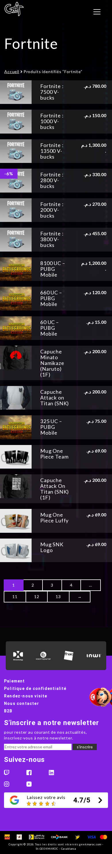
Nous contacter (21, 703)
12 (36, 596)
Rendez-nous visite (25, 696)
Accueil (11, 71)
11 (15, 596)
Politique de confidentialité (35, 688)
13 (58, 596)
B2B (8, 711)
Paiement (14, 681)
